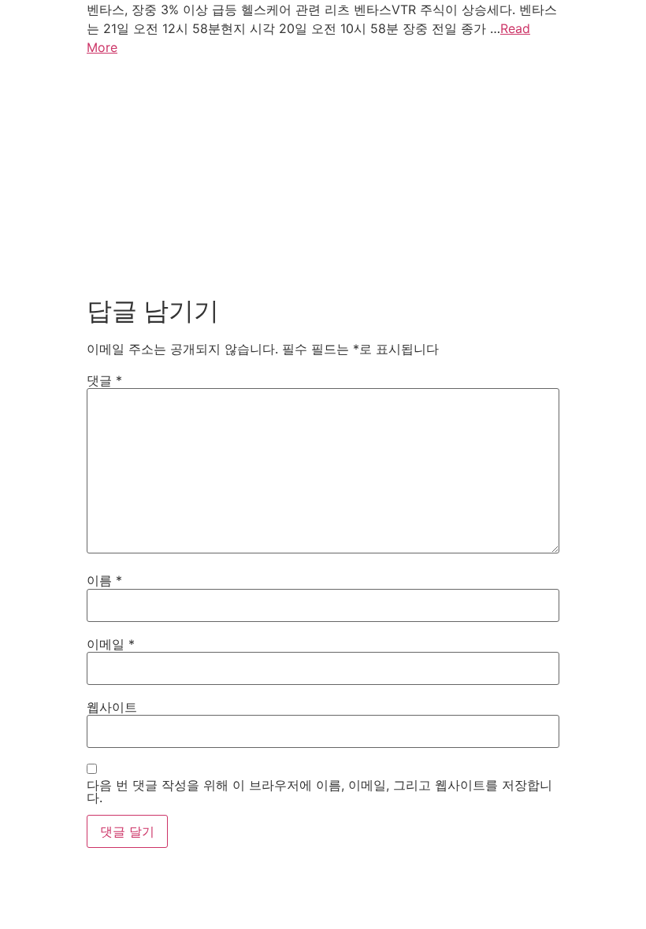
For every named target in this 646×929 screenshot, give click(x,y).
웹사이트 (112, 707)
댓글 (104, 380)
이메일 (111, 644)
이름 (104, 580)
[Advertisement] (323, 178)
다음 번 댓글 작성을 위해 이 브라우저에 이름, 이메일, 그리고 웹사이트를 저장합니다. (319, 791)
